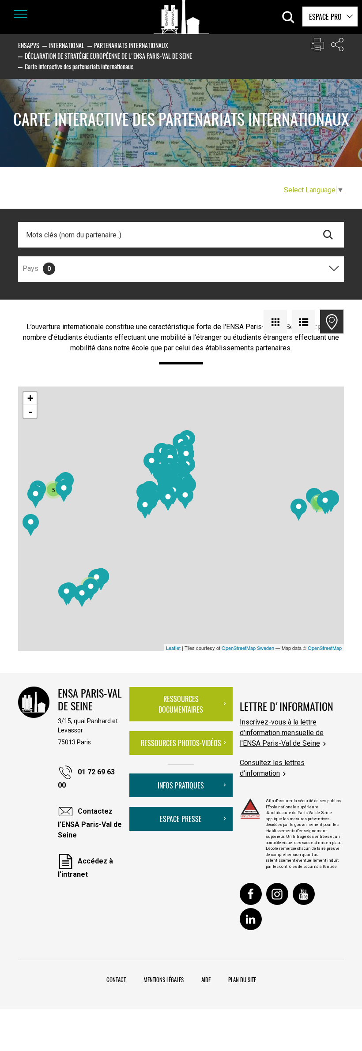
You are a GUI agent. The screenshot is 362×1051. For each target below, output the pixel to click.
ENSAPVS (28, 45)
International (66, 45)
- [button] (30, 411)
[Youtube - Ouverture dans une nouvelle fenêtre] (304, 894)
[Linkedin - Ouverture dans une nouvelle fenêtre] (251, 919)
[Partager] (337, 46)
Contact (116, 979)
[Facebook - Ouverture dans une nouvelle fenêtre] (251, 894)
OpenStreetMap (325, 647)
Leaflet (173, 647)
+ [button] (30, 398)
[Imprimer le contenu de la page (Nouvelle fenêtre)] (317, 46)
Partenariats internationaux (131, 45)
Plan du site (242, 979)
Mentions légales (163, 979)
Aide (206, 979)
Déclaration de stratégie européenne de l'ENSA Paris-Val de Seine (108, 55)
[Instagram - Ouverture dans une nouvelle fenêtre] (277, 894)
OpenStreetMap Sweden (248, 647)
